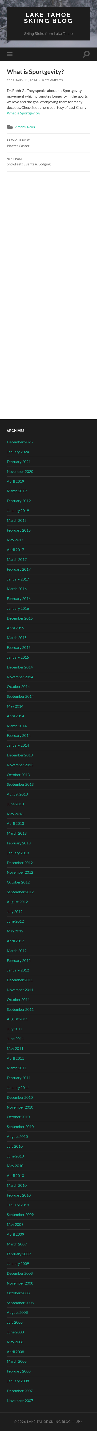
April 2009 (15, 1234)
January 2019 (18, 510)
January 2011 (18, 1087)
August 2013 (17, 794)
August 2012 (17, 901)
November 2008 (20, 1283)
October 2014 (18, 686)
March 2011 (17, 1068)
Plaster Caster (18, 143)
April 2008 (15, 1351)
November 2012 (20, 872)
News (31, 127)
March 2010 (17, 1185)
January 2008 (18, 1381)
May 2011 (15, 1048)
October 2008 (18, 1293)
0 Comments (52, 80)
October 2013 (18, 774)
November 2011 (20, 989)
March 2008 (17, 1361)
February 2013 (19, 843)
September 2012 (20, 892)
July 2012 (15, 911)
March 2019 (17, 491)
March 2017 (17, 559)
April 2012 (15, 940)
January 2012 (18, 970)
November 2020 (20, 471)
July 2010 (15, 1146)
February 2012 (19, 960)
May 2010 (15, 1165)
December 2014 (20, 667)
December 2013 (20, 755)
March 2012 (17, 950)
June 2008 (15, 1332)
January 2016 (18, 608)
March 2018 (17, 520)
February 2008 (19, 1371)
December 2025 (20, 442)
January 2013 (18, 853)
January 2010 (18, 1205)
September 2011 (20, 1009)
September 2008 (20, 1302)
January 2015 (18, 657)
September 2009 (20, 1214)
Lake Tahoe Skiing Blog (48, 17)
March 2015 (17, 637)
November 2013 (20, 765)
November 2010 (20, 1107)
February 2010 (19, 1195)
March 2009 (17, 1244)
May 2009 (15, 1224)
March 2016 (17, 588)
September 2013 (20, 784)
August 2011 (17, 1019)
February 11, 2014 (22, 80)
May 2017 (15, 539)
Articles (20, 127)
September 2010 (20, 1126)
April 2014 (15, 716)
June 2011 (15, 1038)
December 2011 (20, 980)
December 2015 (20, 618)
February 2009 (19, 1254)
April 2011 (15, 1058)
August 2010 (17, 1136)
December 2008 (20, 1273)
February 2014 (19, 735)
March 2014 (17, 725)
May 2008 (15, 1342)
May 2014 (15, 706)
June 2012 (15, 921)
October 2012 (18, 882)
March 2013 (17, 833)
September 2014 (20, 696)
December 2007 (20, 1390)
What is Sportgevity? (23, 113)
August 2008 (17, 1312)
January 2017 (18, 579)
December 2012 (20, 862)
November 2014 (20, 677)
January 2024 (18, 451)
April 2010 (15, 1175)
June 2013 (15, 804)
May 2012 (15, 931)
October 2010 (18, 1116)
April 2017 (15, 549)
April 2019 (15, 481)
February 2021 (19, 461)
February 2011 (19, 1077)
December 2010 (20, 1097)
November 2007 (20, 1400)
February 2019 (19, 500)
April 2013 (15, 823)
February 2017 (19, 569)
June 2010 (15, 1156)
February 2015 (19, 647)
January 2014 (18, 745)
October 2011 (18, 999)
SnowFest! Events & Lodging (29, 161)
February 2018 (19, 530)
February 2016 (19, 598)
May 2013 (15, 813)
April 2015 (15, 628)
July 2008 (15, 1322)
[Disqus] (48, 230)
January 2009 (18, 1263)
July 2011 (15, 1028)
